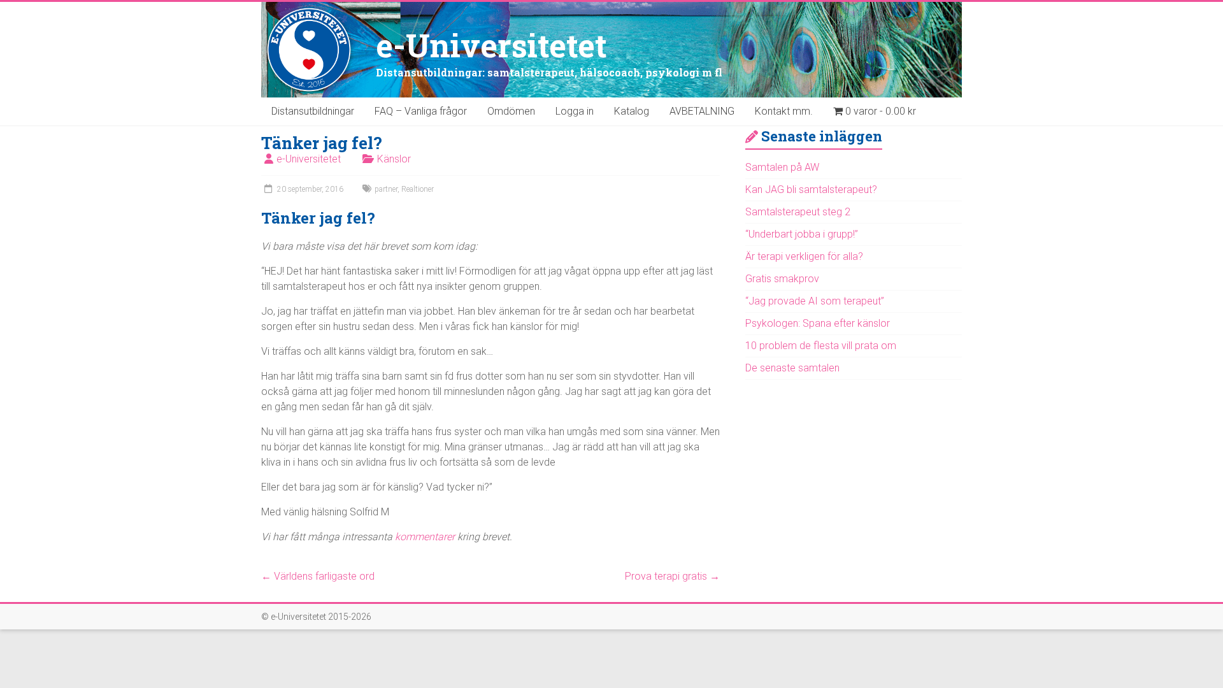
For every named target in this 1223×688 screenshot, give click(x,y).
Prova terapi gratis (672, 576)
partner (386, 189)
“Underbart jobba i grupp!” (801, 234)
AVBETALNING (701, 111)
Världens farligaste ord (318, 576)
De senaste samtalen (792, 368)
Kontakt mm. (784, 111)
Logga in (574, 111)
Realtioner (417, 189)
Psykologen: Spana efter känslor (817, 323)
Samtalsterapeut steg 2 (797, 212)
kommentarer (425, 537)
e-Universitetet (491, 45)
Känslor (394, 159)
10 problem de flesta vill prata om (820, 346)
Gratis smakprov (782, 279)
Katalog (631, 111)
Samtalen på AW (782, 167)
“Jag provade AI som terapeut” (814, 301)
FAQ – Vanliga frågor (421, 111)
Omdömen (511, 111)
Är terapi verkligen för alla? (804, 256)
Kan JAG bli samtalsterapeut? (811, 189)
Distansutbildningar (312, 111)
